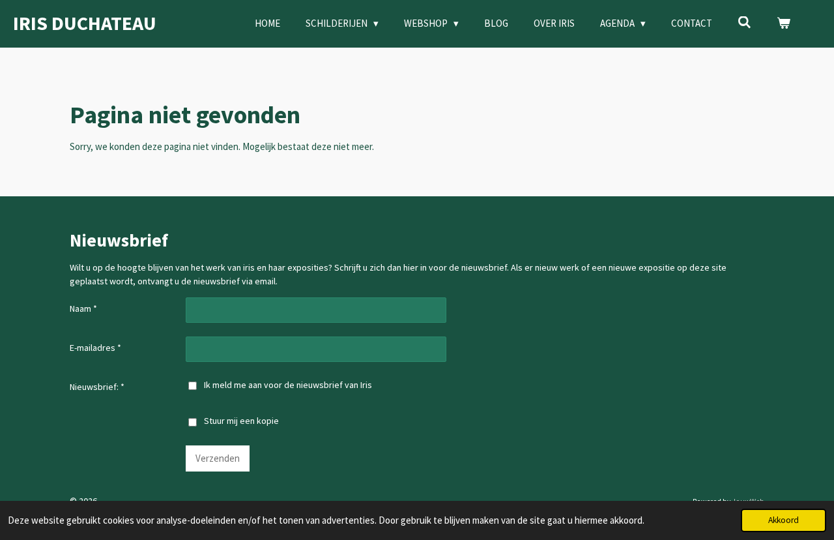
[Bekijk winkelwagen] (783, 24)
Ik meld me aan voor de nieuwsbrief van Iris (288, 385)
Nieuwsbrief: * (97, 387)
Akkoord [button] (783, 520)
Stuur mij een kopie (241, 421)
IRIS (84, 22)
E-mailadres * (95, 347)
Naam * (83, 308)
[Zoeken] (744, 22)
